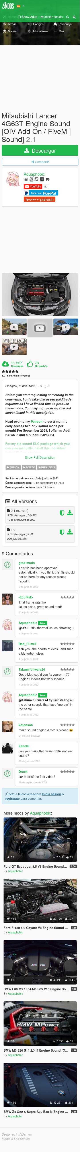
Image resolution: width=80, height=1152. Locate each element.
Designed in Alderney (17, 1134)
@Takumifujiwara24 (33, 700)
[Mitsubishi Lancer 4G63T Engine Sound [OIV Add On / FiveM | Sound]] (40, 294)
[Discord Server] (47, 179)
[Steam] (36, 179)
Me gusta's (41, 366)
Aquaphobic (34, 174)
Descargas (17, 366)
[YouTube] (31, 179)
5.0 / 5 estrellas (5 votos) (16, 375)
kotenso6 (26, 725)
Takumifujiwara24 (32, 669)
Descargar (43, 150)
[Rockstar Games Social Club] (41, 179)
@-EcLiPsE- (27, 628)
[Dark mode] (67, 16)
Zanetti (24, 746)
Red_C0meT (28, 644)
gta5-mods (27, 562)
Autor (42, 623)
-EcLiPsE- (26, 597)
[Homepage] (26, 179)
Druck (23, 771)
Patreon (37, 421)
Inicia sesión (51, 794)
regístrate (12, 798)
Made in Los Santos (16, 1138)
